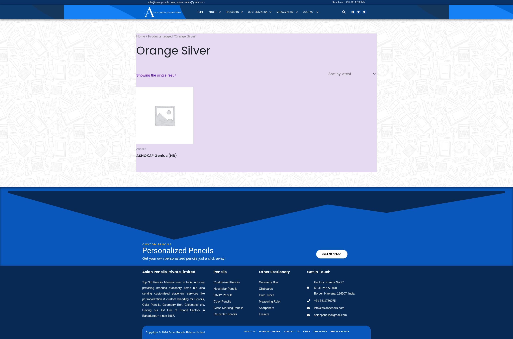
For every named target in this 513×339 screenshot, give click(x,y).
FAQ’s (306, 331)
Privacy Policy (339, 331)
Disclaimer (320, 331)
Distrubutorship (269, 331)
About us (249, 331)
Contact (309, 12)
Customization (258, 12)
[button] (214, 12)
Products (232, 12)
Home (200, 12)
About (213, 12)
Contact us (292, 331)
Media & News (285, 12)
